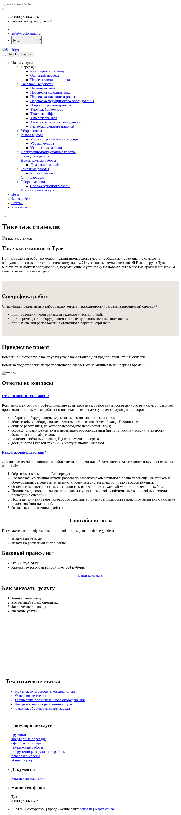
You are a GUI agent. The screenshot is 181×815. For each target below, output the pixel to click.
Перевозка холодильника (50, 92)
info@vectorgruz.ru (26, 33)
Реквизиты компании (28, 778)
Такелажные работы (37, 84)
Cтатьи (17, 203)
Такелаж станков (43, 118)
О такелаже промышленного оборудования (50, 700)
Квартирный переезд (47, 71)
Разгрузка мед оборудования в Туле (43, 704)
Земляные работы (35, 169)
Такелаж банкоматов (46, 109)
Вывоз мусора (32, 135)
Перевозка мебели (44, 88)
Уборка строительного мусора (54, 139)
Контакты (19, 207)
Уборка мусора (42, 143)
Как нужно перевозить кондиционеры (46, 691)
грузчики (18, 735)
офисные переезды (26, 743)
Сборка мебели (33, 182)
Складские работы (35, 156)
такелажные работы (27, 747)
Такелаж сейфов (43, 114)
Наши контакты (90, 575)
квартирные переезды (28, 739)
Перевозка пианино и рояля (52, 97)
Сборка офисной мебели (50, 186)
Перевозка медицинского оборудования (62, 101)
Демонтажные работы (38, 160)
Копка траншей (42, 173)
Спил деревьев (33, 177)
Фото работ (20, 199)
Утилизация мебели (46, 148)
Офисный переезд (44, 75)
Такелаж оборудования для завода (42, 708)
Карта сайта (104, 809)
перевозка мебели (25, 756)
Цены (16, 194)
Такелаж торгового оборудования (57, 122)
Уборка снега (31, 131)
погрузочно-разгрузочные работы (38, 752)
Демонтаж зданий (44, 165)
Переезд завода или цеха (50, 80)
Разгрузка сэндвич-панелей (52, 126)
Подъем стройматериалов (50, 105)
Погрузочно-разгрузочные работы (48, 152)
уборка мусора (23, 760)
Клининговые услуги (38, 190)
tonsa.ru (86, 809)
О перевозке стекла (30, 696)
